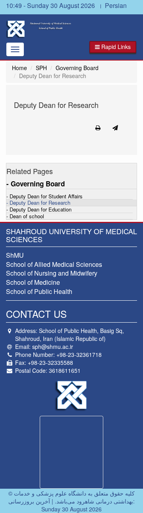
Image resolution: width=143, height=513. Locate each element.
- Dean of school (25, 216)
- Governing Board (35, 183)
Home (19, 68)
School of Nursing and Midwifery (51, 273)
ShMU (15, 255)
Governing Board (77, 68)
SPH (41, 68)
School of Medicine (33, 282)
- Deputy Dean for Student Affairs (44, 196)
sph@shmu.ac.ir (52, 346)
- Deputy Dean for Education (39, 209)
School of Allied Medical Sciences (54, 264)
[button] (112, 47)
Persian (116, 5)
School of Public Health (39, 291)
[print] (98, 127)
